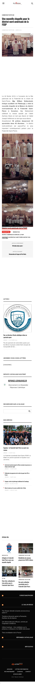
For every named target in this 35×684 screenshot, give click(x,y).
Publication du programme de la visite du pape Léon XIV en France (17, 474)
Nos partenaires (9, 671)
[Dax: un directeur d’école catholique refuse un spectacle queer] (17, 318)
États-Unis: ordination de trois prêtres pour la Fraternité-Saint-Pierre (8, 583)
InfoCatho (29, 647)
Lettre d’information (21, 669)
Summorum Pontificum (8, 15)
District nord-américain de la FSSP (14, 228)
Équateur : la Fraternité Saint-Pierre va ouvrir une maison (16, 449)
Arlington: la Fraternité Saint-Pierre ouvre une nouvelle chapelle (8, 560)
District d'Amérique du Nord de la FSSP (13, 234)
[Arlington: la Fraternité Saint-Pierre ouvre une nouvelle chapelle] (9, 548)
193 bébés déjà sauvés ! (17, 246)
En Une (3, 578)
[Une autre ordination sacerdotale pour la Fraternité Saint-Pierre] (25, 572)
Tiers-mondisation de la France (11, 632)
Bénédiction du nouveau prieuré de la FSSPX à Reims (25, 559)
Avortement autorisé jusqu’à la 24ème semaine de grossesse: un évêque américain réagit (18, 466)
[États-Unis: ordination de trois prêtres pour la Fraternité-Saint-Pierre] (9, 571)
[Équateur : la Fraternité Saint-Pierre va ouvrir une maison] (17, 435)
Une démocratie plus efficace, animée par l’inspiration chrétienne (15, 622)
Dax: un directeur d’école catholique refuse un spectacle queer (15, 336)
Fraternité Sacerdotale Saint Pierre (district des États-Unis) (16, 238)
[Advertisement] (17, 75)
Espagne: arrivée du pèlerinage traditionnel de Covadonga (17, 481)
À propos (20, 671)
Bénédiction (16, 232)
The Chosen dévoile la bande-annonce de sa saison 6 (16, 612)
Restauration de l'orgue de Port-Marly (17, 254)
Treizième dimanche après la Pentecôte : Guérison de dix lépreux (14, 617)
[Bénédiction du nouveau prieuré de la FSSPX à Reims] (25, 548)
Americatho (5, 555)
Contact (28, 671)
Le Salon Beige (27, 605)
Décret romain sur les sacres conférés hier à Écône (15, 488)
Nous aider (18, 674)
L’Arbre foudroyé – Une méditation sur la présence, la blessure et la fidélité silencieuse (16, 628)
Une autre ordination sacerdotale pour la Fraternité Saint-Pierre (24, 584)
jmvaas (5, 340)
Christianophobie (26, 595)
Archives (9, 669)
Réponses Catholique (24, 637)
